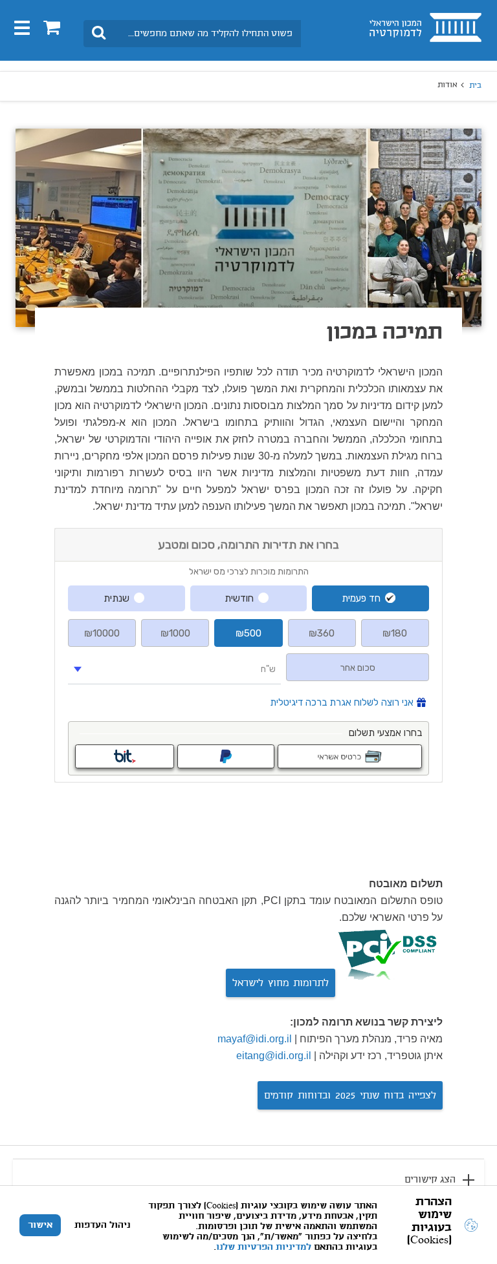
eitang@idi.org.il (273, 1055)
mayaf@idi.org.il (254, 1038)
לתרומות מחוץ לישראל (280, 983)
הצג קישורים (430, 1180)
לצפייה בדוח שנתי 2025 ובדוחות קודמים (350, 1096)
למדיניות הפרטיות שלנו (263, 1247)
